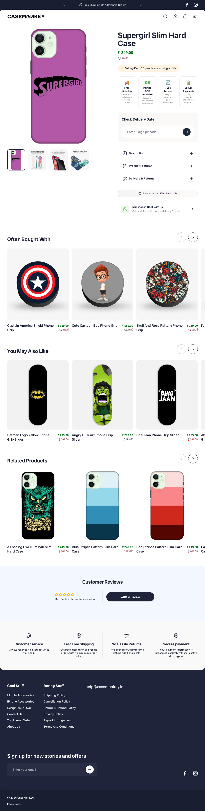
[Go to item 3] (59, 159)
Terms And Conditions (59, 726)
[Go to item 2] (37, 159)
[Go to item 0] (16, 159)
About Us (13, 726)
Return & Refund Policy (60, 708)
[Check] (187, 132)
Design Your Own (19, 708)
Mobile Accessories (20, 695)
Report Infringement (58, 720)
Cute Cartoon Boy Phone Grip (95, 325)
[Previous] (64, 5)
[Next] (140, 5)
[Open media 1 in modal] (58, 86)
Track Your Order (19, 720)
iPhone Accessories (20, 701)
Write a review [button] (130, 597)
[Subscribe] (90, 769)
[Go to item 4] (80, 159)
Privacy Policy (53, 714)
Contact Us (14, 714)
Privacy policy (14, 804)
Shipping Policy (54, 695)
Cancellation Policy (57, 701)
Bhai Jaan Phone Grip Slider (157, 435)
